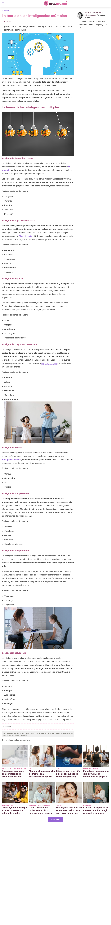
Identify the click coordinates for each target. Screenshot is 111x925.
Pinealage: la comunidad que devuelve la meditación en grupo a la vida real (96, 774)
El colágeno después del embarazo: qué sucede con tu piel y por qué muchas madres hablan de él (69, 810)
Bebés (58, 769)
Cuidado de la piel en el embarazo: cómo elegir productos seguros (95, 810)
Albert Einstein (25, 236)
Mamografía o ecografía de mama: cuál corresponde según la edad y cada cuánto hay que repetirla (42, 774)
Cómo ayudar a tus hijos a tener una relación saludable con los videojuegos (14, 810)
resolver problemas (49, 363)
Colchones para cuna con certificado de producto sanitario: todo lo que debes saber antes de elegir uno (15, 774)
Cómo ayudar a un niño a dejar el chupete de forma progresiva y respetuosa (68, 774)
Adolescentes (7, 805)
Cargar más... (55, 819)
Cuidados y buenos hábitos (39, 805)
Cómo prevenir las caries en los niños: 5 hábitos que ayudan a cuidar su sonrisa (40, 810)
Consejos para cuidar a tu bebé (14, 769)
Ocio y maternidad (90, 769)
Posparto (60, 805)
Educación (5, 10)
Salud (31, 769)
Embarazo (87, 805)
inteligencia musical (11, 459)
